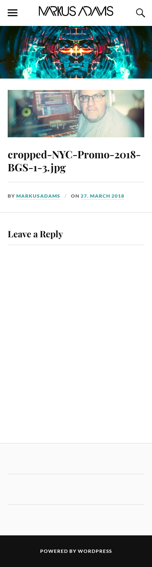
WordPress (95, 551)
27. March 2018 (102, 196)
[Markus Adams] (76, 14)
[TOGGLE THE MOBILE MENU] (12, 13)
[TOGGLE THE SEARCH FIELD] (139, 13)
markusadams (38, 196)
